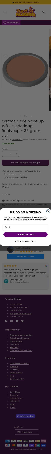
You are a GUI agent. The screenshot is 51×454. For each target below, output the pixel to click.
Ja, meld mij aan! (25, 234)
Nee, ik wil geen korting (25, 241)
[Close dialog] (48, 211)
